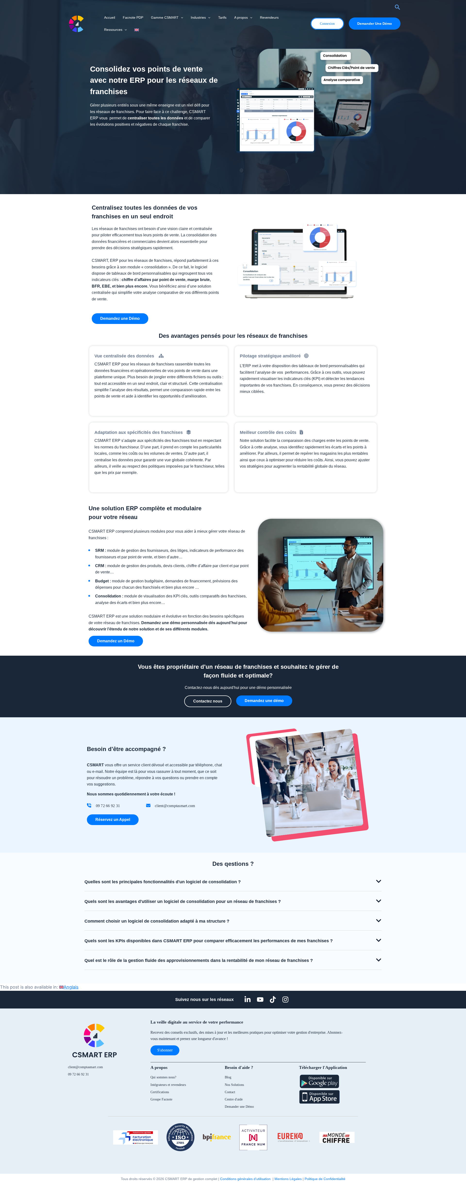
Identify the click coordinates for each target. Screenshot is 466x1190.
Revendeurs (269, 17)
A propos (241, 17)
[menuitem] (136, 30)
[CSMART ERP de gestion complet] (76, 23)
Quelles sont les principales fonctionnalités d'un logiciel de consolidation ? (162, 881)
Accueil (109, 17)
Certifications (159, 1092)
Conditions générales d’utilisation (246, 1179)
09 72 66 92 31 (78, 1074)
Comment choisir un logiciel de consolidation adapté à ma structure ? (156, 921)
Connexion (327, 23)
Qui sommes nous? (163, 1077)
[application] (181, 17)
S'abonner (165, 1050)
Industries (198, 17)
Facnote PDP (133, 17)
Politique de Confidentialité (325, 1179)
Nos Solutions (234, 1085)
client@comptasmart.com (85, 1067)
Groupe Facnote (161, 1099)
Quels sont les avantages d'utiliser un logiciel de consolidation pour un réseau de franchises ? (182, 901)
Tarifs (222, 17)
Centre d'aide (234, 1099)
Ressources (113, 30)
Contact (230, 1092)
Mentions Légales (288, 1179)
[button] (233, 881)
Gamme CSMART (165, 17)
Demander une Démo (239, 1106)
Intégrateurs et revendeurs (168, 1085)
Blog (228, 1077)
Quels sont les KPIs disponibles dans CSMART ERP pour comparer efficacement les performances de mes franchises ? (208, 940)
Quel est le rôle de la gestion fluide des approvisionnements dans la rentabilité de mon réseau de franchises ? (198, 960)
